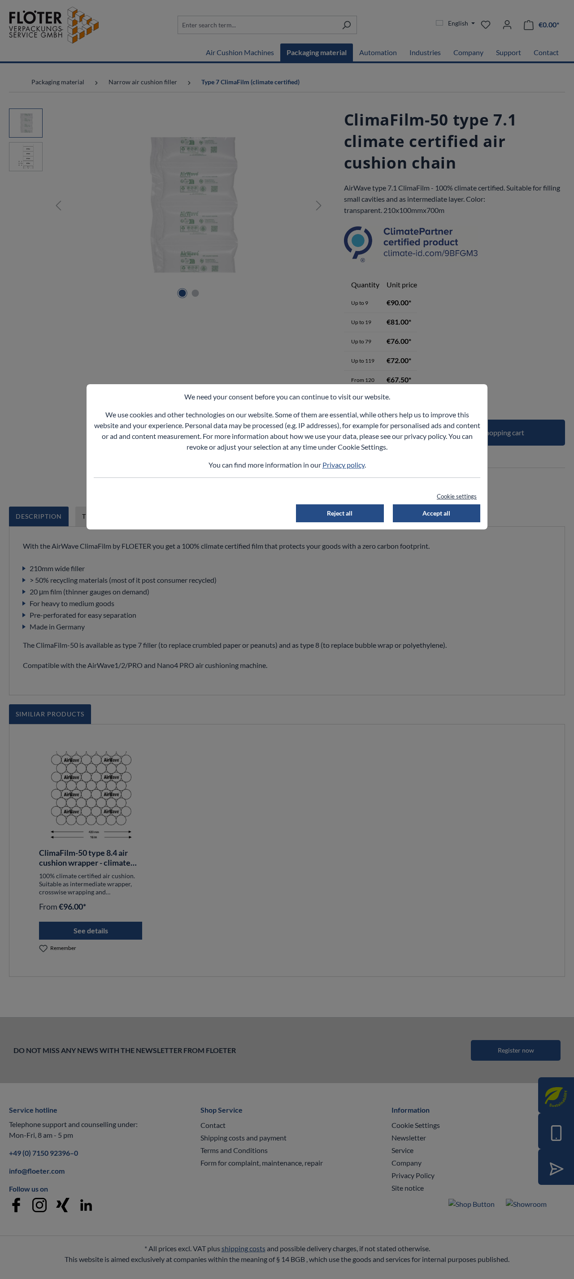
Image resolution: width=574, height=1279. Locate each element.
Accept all (436, 513)
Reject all (339, 513)
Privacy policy (343, 464)
